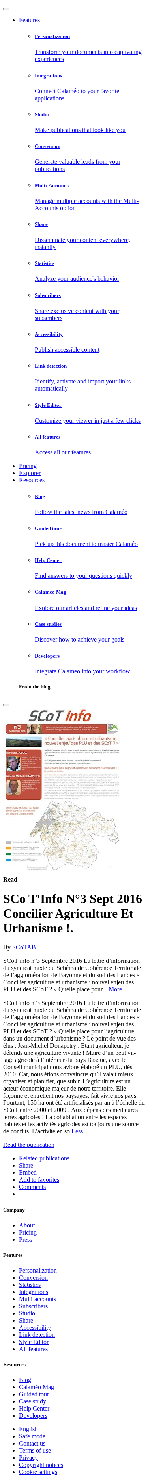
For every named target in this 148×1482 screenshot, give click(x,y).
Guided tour (34, 1394)
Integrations (33, 1291)
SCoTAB (24, 947)
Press (25, 1239)
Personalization (38, 1270)
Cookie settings (38, 1472)
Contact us (32, 1443)
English (28, 1429)
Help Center (34, 1408)
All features (33, 1349)
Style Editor (34, 1341)
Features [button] (29, 20)
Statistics (30, 1284)
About (27, 1225)
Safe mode (32, 1436)
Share (26, 1320)
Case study (32, 1401)
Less (77, 1131)
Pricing (28, 465)
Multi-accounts (37, 1299)
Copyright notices (41, 1464)
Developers (33, 1415)
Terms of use (35, 1450)
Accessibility (35, 1327)
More (115, 989)
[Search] (6, 705)
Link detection (37, 1334)
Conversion (33, 1277)
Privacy (28, 1457)
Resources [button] (32, 480)
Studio (27, 1313)
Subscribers (33, 1306)
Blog (25, 1380)
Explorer (30, 473)
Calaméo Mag (36, 1387)
